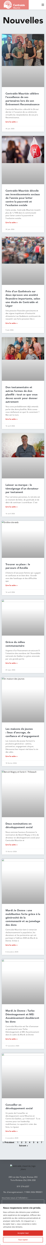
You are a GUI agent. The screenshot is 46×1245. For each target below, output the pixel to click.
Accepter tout (23, 1233)
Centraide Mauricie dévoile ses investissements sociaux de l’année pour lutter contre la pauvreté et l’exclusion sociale (23, 198)
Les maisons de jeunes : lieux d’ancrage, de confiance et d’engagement (23, 733)
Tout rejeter (23, 1239)
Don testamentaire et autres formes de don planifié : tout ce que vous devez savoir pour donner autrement (22, 394)
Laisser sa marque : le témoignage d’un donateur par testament (22, 489)
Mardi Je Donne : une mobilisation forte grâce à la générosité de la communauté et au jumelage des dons (23, 917)
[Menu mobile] (43, 4)
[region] (23, 1224)
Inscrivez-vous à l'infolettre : (15, 1197)
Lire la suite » (11, 122)
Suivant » (23, 1146)
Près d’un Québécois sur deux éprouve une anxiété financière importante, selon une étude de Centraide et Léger (23, 298)
